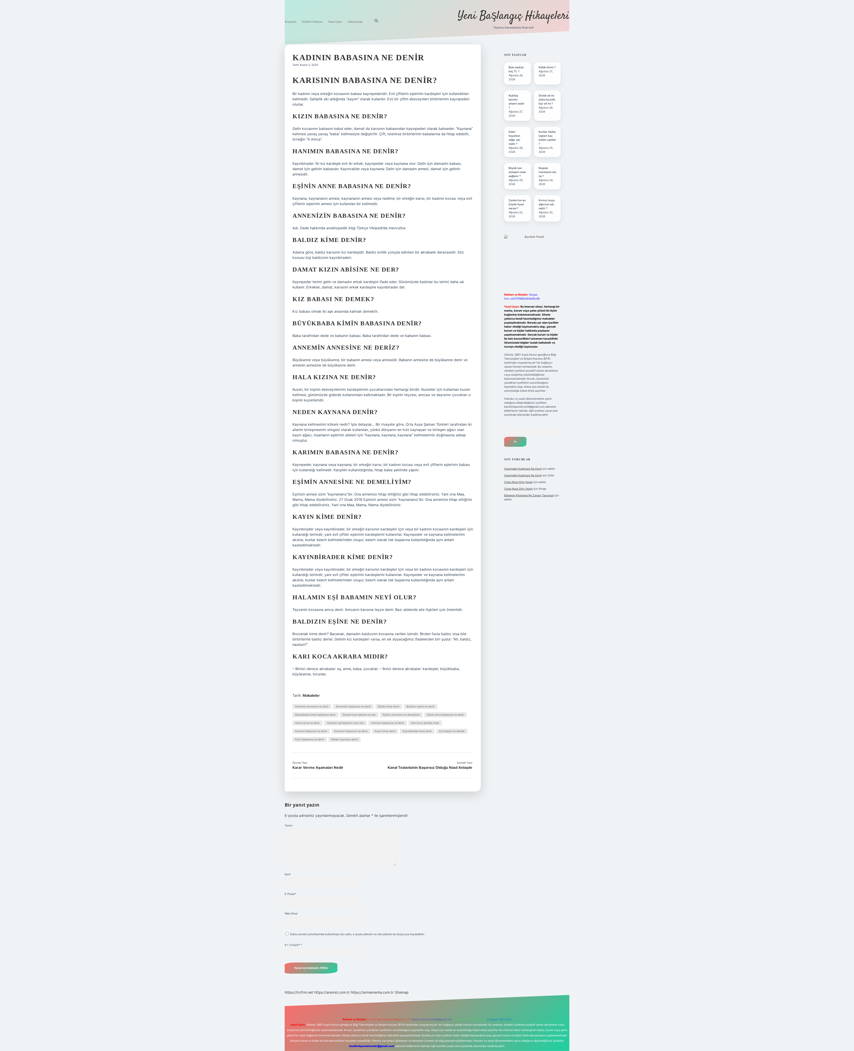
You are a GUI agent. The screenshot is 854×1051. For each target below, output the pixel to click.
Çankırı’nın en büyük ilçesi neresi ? (517, 204)
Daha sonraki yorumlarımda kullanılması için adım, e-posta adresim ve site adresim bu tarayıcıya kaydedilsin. (357, 934)
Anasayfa (290, 21)
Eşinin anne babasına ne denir (445, 714)
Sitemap (402, 992)
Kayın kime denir (385, 731)
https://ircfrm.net (299, 992)
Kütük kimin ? (547, 67)
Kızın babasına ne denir (309, 739)
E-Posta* (290, 894)
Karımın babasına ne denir (311, 731)
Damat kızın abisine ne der (359, 714)
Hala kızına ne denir (307, 723)
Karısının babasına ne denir (351, 731)
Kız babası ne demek (452, 731)
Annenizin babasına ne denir (353, 706)
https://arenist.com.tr (332, 992)
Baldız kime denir (388, 706)
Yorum (288, 825)
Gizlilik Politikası (312, 21)
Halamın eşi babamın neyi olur (345, 723)
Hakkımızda (355, 21)
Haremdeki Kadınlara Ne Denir (523, 468)
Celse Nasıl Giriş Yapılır (518, 482)
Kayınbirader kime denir (417, 731)
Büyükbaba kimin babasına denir (315, 714)
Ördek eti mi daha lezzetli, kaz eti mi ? (547, 99)
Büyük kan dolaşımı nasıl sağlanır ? (517, 172)
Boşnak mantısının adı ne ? (547, 172)
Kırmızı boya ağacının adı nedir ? (547, 204)
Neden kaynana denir (344, 739)
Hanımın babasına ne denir (387, 723)
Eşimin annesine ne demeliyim (401, 714)
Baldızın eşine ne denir (421, 706)
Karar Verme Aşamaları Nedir (317, 767)
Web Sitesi (291, 913)
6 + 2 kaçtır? (293, 944)
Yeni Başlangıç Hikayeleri (513, 16)
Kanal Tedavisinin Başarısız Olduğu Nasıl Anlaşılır (430, 767)
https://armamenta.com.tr (372, 992)
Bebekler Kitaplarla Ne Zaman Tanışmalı (529, 495)
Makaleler (311, 695)
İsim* (288, 874)
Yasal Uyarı (335, 21)
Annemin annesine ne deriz (312, 706)
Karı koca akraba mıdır (425, 723)
